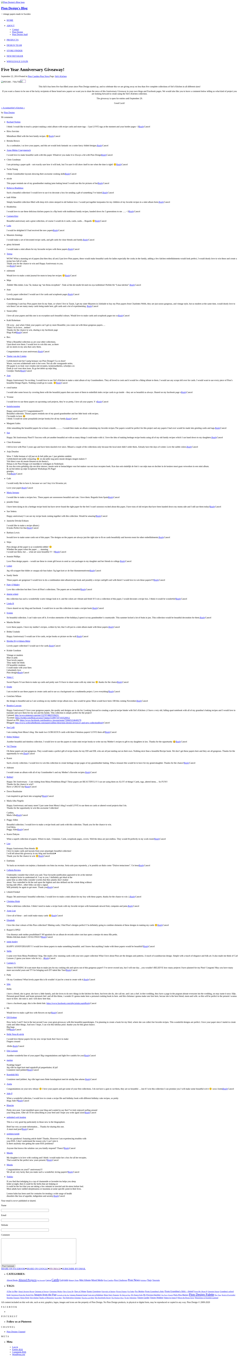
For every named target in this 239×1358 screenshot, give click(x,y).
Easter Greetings (94, 1291)
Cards (55, 1280)
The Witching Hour (117, 1298)
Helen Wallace (13, 737)
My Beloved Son (125, 1295)
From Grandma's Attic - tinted (179, 1291)
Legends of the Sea (63, 1295)
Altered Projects (27, 1279)
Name (3, 1205)
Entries (17, 1349)
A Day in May (12, 1291)
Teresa (9, 254)
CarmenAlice (12, 216)
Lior (8, 843)
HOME (10, 20)
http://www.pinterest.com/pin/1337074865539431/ (37, 715)
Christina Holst (13, 901)
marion (10, 1060)
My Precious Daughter (152, 1295)
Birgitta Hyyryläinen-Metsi (18, 641)
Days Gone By (68, 1291)
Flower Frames (121, 1292)
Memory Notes (74, 1280)
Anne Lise (11, 911)
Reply (141, 126)
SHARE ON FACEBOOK (13, 1269)
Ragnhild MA (13, 1074)
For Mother (140, 1291)
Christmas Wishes (56, 1291)
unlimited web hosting (16, 1117)
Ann (9, 375)
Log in (15, 1347)
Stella (9, 951)
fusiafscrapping (13, 406)
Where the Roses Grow (185, 1298)
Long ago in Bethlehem (95, 1295)
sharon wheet (12, 594)
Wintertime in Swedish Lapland (206, 1298)
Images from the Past (45, 1294)
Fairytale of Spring (108, 1291)
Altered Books (12, 1280)
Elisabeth (11, 920)
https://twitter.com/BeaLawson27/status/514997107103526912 (42, 718)
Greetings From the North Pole (22, 1295)
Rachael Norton (13, 122)
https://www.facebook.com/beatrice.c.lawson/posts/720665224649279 (50, 720)
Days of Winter (80, 1291)
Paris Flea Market (180, 1295)
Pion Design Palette (201, 1294)
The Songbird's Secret (103, 1298)
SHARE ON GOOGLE (37, 1269)
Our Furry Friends (167, 1295)
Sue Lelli (11, 727)
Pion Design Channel (16, 1332)
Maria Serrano (13, 492)
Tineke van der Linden (16, 356)
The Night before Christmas (72, 1298)
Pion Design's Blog (14, 8)
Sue (8, 433)
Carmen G (11, 963)
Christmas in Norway (42, 1292)
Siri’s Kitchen (18, 108)
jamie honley (12, 942)
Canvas (48, 1280)
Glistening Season (213, 1292)
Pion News (45, 76)
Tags (149, 1280)
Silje (9, 984)
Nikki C (10, 677)
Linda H (10, 603)
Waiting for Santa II (170, 1298)
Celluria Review (14, 870)
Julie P (9, 1093)
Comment (5, 1235)
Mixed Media (97, 1280)
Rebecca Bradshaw (15, 188)
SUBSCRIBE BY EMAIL (74, 1269)
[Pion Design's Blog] (13, 2)
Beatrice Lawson (14, 705)
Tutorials (156, 1280)
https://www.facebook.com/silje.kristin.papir (65, 1003)
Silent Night (24, 1298)
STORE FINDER (15, 50)
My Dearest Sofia (137, 1295)
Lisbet (9, 566)
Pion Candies (33, 76)
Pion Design (17, 32)
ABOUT (11, 25)
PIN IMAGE (55, 1269)
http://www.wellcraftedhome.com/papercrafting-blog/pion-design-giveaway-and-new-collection (56, 723)
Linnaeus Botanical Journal (78, 1295)
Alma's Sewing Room (26, 1291)
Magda (10, 1153)
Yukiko (10, 1177)
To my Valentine (130, 1298)
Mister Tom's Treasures (111, 1295)
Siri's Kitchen (61, 76)
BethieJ (10, 777)
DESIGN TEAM (14, 45)
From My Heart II (200, 1292)
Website (4, 1225)
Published (143, 1280)
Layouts (64, 1280)
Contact (15, 29)
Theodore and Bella (87, 1298)
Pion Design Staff (20, 34)
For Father (130, 1292)
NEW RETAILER (15, 56)
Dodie (9, 687)
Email (3, 1215)
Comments (19, 1352)
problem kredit (13, 1134)
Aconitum (6, 108)
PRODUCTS (13, 40)
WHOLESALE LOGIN (17, 61)
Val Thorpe (11, 746)
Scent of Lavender (228, 1295)
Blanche (10, 1105)
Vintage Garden (143, 1298)
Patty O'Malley (13, 585)
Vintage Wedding (156, 1298)
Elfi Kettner (12, 1017)
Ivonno (10, 613)
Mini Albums (85, 1280)
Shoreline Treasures (13, 1298)
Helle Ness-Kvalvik (15, 1034)
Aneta (9, 1084)
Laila (9, 225)
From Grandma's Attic (154, 1291)
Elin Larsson (12, 1051)
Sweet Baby (58, 1298)
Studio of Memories (46, 1298)
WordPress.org (18, 1354)
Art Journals (41, 1280)
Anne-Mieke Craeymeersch (19, 150)
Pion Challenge (120, 1280)
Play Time (218, 1295)
